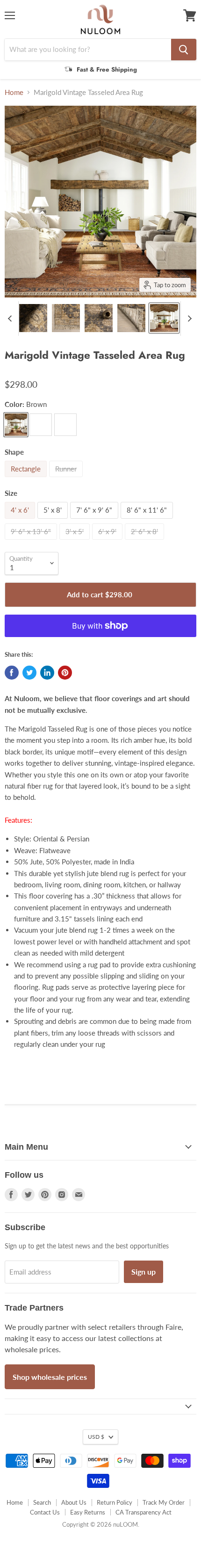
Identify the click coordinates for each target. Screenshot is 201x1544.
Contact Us (45, 1512)
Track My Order (164, 1502)
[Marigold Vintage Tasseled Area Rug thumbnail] (33, 318)
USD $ (96, 1436)
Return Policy (114, 1502)
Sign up (143, 1271)
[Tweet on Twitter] (29, 673)
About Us (73, 1502)
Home (14, 92)
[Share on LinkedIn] (47, 673)
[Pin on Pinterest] (65, 673)
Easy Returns (87, 1512)
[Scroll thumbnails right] (187, 318)
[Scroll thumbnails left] (11, 318)
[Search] (183, 49)
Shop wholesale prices (50, 1376)
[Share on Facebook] (12, 673)
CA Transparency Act (143, 1512)
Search (42, 1502)
